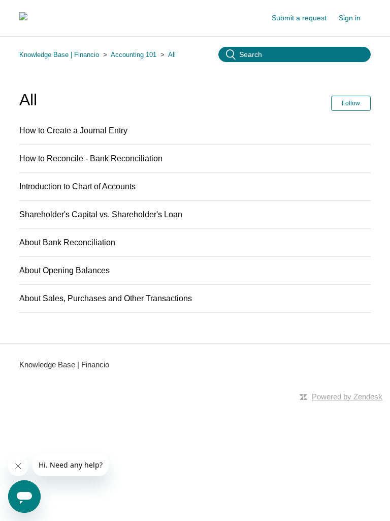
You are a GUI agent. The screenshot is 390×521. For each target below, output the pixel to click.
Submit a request (299, 18)
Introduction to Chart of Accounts (77, 186)
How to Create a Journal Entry (73, 130)
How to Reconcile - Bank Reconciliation (90, 158)
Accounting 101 (133, 55)
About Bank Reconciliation (67, 242)
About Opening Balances (64, 270)
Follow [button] (351, 103)
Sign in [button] (350, 18)
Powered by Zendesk (347, 396)
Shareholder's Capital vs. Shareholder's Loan (100, 214)
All (172, 55)
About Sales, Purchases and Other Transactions (105, 298)
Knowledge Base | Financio (59, 55)
